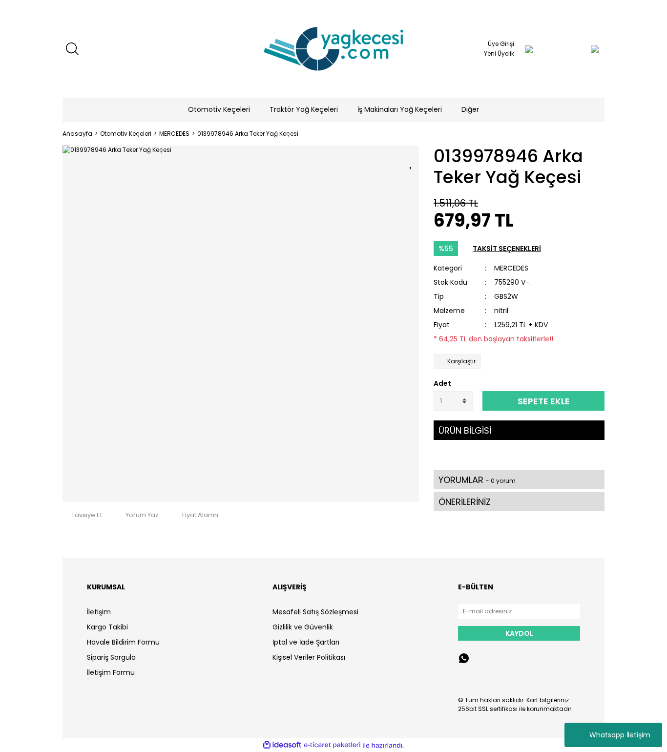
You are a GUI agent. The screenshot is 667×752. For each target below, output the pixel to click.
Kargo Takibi (107, 627)
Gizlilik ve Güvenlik (302, 627)
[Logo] (333, 48)
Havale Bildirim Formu (123, 642)
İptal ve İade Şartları (305, 642)
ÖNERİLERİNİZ (464, 502)
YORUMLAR (477, 480)
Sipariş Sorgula (111, 657)
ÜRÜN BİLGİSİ (464, 430)
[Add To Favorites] (411, 161)
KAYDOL (519, 633)
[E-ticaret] (332, 745)
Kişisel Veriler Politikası (308, 657)
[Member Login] (529, 48)
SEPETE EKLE (544, 401)
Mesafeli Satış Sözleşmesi (315, 612)
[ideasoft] (282, 745)
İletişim (99, 612)
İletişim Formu (111, 672)
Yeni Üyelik (499, 53)
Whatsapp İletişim (619, 735)
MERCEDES (511, 268)
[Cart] (575, 49)
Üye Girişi (501, 44)
